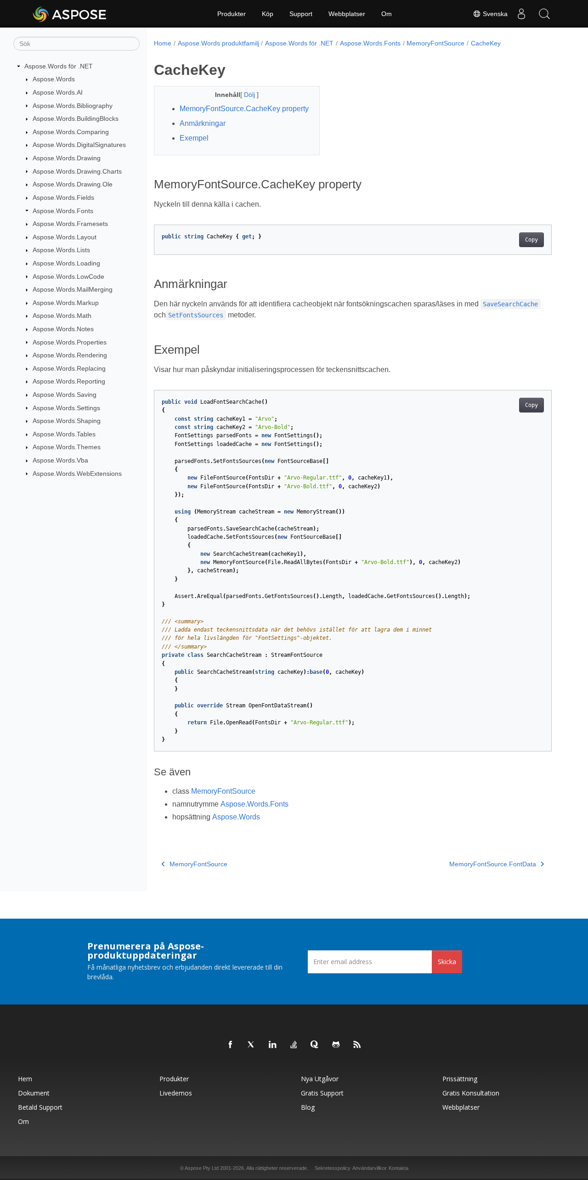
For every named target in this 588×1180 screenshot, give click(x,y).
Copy (531, 240)
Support (300, 13)
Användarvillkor (369, 1168)
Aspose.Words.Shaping (67, 420)
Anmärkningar (203, 123)
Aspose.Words (54, 79)
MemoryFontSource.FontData (492, 864)
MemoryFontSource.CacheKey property (244, 109)
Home (162, 43)
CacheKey (486, 43)
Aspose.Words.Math (62, 315)
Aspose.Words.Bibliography (73, 105)
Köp (267, 13)
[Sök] (544, 14)
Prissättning (459, 1078)
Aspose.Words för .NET (58, 66)
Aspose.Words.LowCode (68, 276)
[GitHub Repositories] (336, 1045)
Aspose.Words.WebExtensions (77, 473)
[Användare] (521, 14)
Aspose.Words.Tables (64, 434)
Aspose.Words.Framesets (70, 223)
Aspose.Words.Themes (67, 447)
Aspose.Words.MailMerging (73, 289)
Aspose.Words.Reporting (69, 381)
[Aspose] (70, 13)
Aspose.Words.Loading (66, 263)
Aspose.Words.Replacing (69, 368)
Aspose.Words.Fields (63, 197)
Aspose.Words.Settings (66, 408)
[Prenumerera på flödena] (357, 1045)
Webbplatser (346, 13)
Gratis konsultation (470, 1093)
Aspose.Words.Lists (61, 250)
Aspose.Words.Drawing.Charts (77, 171)
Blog (308, 1107)
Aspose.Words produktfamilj (218, 43)
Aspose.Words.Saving (64, 394)
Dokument (34, 1093)
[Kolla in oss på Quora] (315, 1045)
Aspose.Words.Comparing (71, 132)
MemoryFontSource (435, 43)
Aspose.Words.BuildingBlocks (76, 118)
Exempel (194, 138)
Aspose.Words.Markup (66, 302)
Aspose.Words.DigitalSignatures (79, 144)
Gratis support (322, 1093)
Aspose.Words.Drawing (67, 158)
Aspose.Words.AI (58, 92)
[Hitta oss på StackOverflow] (294, 1045)
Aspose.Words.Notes (63, 329)
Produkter (231, 13)
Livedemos (175, 1093)
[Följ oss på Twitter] (252, 1045)
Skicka (447, 961)
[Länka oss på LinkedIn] (273, 1045)
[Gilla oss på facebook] (231, 1045)
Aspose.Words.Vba (60, 460)
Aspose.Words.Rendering (70, 355)
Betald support (40, 1107)
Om (386, 13)
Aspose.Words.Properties (70, 342)
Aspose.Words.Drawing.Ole (73, 184)
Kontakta (398, 1168)
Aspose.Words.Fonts (63, 211)
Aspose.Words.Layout (64, 237)
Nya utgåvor (320, 1078)
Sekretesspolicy (333, 1168)
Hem (25, 1078)
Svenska (494, 13)
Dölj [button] (250, 94)
